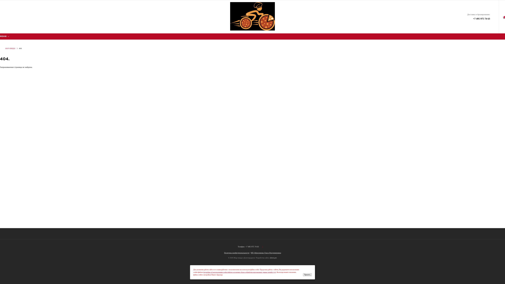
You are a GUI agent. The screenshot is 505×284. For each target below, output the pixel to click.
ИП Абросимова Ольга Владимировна (266, 253)
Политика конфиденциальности (236, 253)
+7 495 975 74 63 (481, 18)
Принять (307, 275)
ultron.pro (273, 258)
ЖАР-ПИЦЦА (10, 48)
